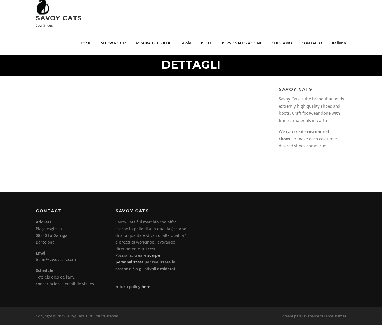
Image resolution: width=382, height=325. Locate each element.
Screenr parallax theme (300, 316)
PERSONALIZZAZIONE (242, 43)
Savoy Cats (59, 18)
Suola (186, 43)
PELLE (206, 43)
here (146, 286)
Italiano (339, 43)
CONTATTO (311, 43)
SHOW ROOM (113, 43)
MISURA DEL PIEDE (153, 43)
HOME (85, 43)
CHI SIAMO (282, 43)
